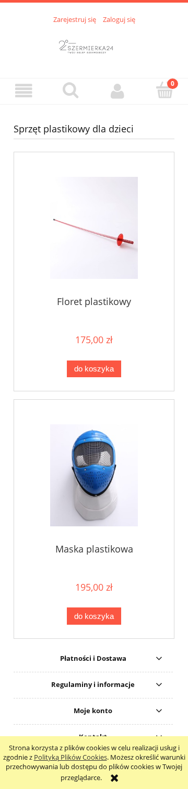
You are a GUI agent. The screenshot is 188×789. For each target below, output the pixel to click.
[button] (23, 90)
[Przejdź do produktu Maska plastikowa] (94, 475)
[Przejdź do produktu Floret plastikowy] (94, 228)
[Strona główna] (94, 45)
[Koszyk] (164, 90)
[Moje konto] (117, 90)
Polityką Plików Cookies (70, 757)
